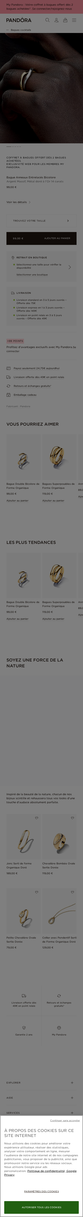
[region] (41, 1166)
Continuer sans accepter (65, 1120)
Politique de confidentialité (46, 1171)
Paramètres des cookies (41, 1191)
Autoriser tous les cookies (41, 1207)
